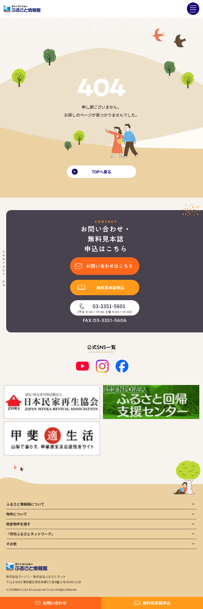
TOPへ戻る (101, 172)
